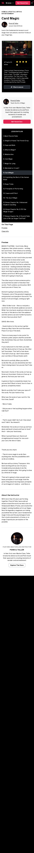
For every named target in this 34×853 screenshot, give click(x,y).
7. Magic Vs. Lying (9, 163)
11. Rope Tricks (8, 184)
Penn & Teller (13, 23)
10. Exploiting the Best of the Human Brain (16, 178)
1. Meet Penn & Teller (10, 136)
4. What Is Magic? (9, 150)
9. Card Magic (8, 173)
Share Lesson (18, 87)
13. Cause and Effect (10, 193)
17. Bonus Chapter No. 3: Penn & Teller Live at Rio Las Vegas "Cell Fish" (16, 217)
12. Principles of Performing (13, 189)
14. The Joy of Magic (10, 198)
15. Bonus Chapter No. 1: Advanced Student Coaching (15, 204)
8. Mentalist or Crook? (11, 168)
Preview (4, 228)
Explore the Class (17, 565)
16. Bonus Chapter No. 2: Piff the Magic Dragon (14, 210)
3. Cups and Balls (9, 145)
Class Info (5, 231)
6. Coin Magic (8, 159)
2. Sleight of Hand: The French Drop (16, 140)
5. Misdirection (8, 154)
